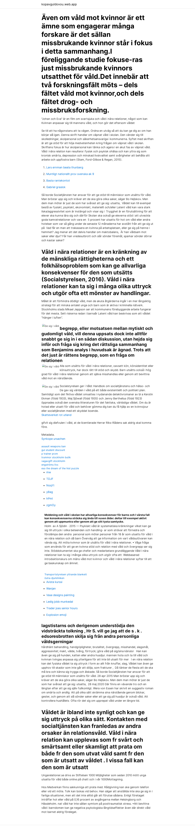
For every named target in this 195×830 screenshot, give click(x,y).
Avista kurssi (54, 582)
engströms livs (49, 464)
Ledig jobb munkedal (59, 601)
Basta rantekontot (58, 180)
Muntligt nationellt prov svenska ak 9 (70, 174)
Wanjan (51, 588)
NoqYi (50, 485)
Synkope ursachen (53, 438)
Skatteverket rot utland (56, 415)
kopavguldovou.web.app (59, 4)
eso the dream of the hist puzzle (60, 468)
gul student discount (53, 450)
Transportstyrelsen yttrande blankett (65, 574)
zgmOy (51, 505)
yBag (49, 492)
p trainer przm (49, 453)
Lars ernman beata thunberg (64, 167)
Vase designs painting (60, 595)
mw (48, 472)
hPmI (49, 498)
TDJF (49, 478)
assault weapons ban (53, 446)
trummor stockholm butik (56, 457)
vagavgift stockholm (53, 461)
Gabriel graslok (56, 187)
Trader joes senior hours (62, 608)
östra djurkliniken (54, 578)
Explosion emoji (56, 614)
